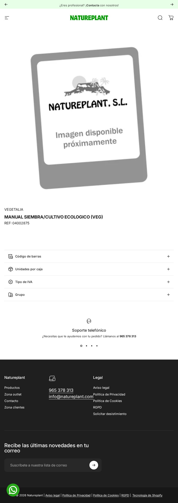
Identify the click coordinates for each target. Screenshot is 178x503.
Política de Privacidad (109, 394)
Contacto (11, 401)
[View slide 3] (91, 345)
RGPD (97, 407)
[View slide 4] (96, 345)
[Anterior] (6, 4)
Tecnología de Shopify (147, 495)
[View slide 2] (86, 345)
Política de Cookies (107, 401)
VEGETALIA (13, 209)
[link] (61, 390)
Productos (12, 388)
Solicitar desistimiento (110, 414)
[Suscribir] (93, 465)
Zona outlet (12, 394)
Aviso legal (101, 388)
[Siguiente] (172, 4)
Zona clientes (14, 407)
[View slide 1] (81, 345)
